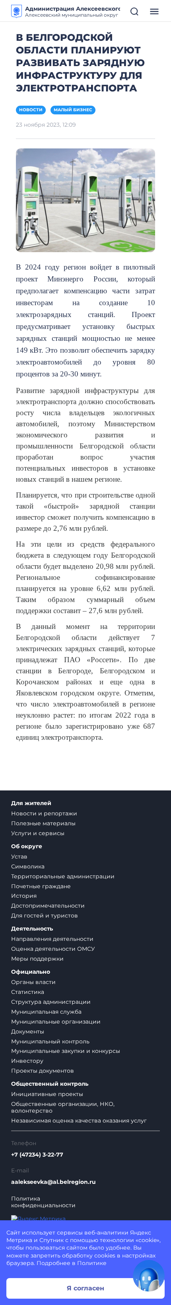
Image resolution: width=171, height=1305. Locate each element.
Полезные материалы (43, 823)
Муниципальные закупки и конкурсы (65, 1050)
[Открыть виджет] (149, 1276)
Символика (28, 866)
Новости (31, 109)
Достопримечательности (48, 905)
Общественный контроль (49, 1084)
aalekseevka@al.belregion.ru (53, 1182)
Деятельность (32, 928)
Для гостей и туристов (44, 915)
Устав (19, 856)
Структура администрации (51, 1001)
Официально (30, 972)
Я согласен (85, 1288)
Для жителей (31, 803)
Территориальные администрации (63, 876)
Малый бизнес (73, 109)
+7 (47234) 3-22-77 (37, 1154)
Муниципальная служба (46, 1011)
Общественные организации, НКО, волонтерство (63, 1107)
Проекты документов (42, 1070)
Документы (27, 1031)
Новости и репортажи (44, 813)
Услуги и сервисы (37, 833)
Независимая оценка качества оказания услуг (79, 1120)
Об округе (26, 846)
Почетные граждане (41, 886)
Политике (92, 1263)
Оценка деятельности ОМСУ (53, 948)
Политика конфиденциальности (43, 1202)
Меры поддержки (37, 958)
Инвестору (27, 1060)
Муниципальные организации (56, 1021)
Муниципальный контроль (50, 1041)
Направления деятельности (52, 938)
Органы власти (33, 982)
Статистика (27, 991)
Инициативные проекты (47, 1094)
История (24, 895)
